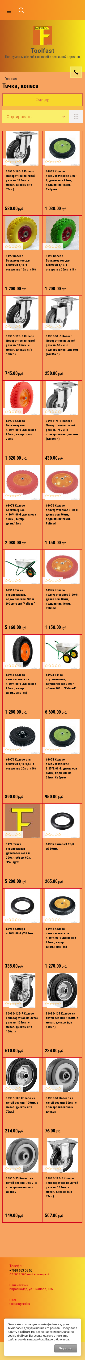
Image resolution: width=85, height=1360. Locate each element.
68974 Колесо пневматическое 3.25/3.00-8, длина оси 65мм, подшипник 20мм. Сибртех (61, 768)
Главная (11, 79)
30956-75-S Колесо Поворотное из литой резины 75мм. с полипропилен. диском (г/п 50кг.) (62, 430)
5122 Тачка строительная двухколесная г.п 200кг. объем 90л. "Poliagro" (18, 853)
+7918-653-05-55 (20, 1270)
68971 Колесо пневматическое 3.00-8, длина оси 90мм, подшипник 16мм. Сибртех (61, 180)
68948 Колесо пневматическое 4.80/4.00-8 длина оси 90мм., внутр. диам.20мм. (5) (21, 684)
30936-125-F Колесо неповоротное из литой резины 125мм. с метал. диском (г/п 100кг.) (22, 1022)
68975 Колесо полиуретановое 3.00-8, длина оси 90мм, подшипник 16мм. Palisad (62, 599)
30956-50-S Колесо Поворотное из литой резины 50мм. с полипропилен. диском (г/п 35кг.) (62, 345)
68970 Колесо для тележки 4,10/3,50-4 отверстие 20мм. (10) (21, 764)
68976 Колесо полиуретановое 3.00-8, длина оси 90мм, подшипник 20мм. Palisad (62, 514)
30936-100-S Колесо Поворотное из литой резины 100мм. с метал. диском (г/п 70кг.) (20, 180)
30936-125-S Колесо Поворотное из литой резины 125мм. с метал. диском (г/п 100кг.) (20, 345)
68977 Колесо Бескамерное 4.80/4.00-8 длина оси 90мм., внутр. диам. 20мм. (21, 430)
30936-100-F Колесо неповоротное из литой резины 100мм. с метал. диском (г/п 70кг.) (62, 1187)
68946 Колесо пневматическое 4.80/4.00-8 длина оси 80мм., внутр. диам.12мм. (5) (61, 937)
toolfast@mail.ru (19, 1304)
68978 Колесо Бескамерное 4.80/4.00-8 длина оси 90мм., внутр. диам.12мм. (21, 514)
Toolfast (42, 50)
